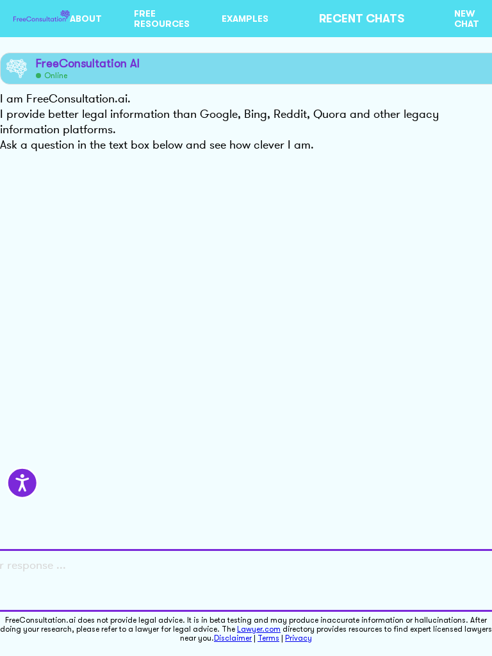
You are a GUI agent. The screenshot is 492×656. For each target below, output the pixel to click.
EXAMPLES (245, 18)
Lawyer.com (259, 629)
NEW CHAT (466, 18)
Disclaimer (233, 638)
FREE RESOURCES (162, 18)
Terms (268, 638)
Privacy (298, 638)
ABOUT (86, 18)
